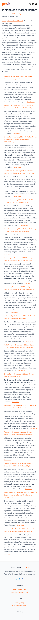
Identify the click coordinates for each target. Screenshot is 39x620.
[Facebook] (36, 4)
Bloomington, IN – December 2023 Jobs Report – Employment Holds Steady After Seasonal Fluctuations (20, 494)
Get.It (27, 567)
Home (4, 21)
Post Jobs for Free (19, 590)
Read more (30, 102)
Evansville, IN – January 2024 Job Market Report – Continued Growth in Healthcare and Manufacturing (20, 139)
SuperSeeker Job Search (19, 592)
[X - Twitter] (30, 4)
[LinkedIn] (33, 4)
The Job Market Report (15, 21)
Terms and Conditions (19, 605)
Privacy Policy (19, 603)
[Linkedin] (19, 579)
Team (19, 616)
